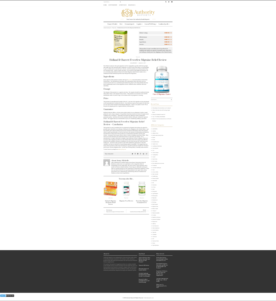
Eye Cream (154, 161)
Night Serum (155, 206)
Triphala (154, 234)
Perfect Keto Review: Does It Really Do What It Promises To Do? (162, 259)
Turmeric (154, 236)
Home (105, 5)
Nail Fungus (155, 204)
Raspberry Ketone (156, 217)
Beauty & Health (112, 24)
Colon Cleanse (155, 152)
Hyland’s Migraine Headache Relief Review (110, 202)
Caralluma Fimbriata (157, 146)
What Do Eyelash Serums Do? (158, 114)
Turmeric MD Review (144, 265)
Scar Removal (155, 225)
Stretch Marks (155, 230)
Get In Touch (122, 5)
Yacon (153, 243)
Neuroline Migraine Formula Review (142, 201)
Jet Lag (153, 187)
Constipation (155, 154)
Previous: (109, 210)
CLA (153, 150)
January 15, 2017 (142, 63)
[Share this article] (132, 154)
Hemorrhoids (155, 178)
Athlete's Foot (155, 133)
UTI (153, 238)
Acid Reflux (154, 128)
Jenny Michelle (133, 63)
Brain (153, 139)
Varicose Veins (155, 241)
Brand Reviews (155, 141)
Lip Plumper (155, 193)
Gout (153, 169)
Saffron (154, 223)
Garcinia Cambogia (156, 167)
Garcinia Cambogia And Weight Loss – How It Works (162, 280)
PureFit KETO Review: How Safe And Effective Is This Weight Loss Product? (162, 266)
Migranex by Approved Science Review (115, 211)
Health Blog (131, 5)
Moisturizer (155, 200)
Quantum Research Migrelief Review (138, 211)
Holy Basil (154, 180)
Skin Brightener (155, 228)
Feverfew (130, 79)
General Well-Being (150, 24)
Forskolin (154, 165)
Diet (121, 24)
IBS (153, 182)
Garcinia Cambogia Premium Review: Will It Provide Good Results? (144, 275)
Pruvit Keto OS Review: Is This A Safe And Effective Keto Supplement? (161, 273)
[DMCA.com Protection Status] (7, 295)
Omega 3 (154, 210)
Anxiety (154, 131)
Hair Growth (155, 174)
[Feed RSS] (166, 1)
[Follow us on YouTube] (171, 1)
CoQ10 (153, 156)
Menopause (154, 195)
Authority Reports (122, 149)
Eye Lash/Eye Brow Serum (158, 163)
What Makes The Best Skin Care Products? (161, 108)
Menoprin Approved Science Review (144, 269)
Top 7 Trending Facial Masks (158, 116)
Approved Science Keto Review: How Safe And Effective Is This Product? (144, 260)
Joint (153, 189)
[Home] (138, 12)
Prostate (154, 215)
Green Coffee (155, 172)
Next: (144, 210)
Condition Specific (163, 24)
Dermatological (129, 24)
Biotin (153, 137)
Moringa (154, 202)
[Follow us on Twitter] (168, 1)
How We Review (113, 5)
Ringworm (154, 221)
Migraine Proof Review (126, 201)
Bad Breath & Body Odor (157, 135)
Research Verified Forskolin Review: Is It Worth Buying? (144, 281)
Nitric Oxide (155, 208)
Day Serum (154, 159)
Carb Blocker (155, 148)
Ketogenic (154, 191)
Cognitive (139, 24)
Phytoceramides (155, 212)
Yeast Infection (155, 245)
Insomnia (154, 184)
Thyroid (154, 232)
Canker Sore (155, 144)
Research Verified (156, 219)
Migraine (138, 56)
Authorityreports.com (149, 297)
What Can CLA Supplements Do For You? (161, 286)
